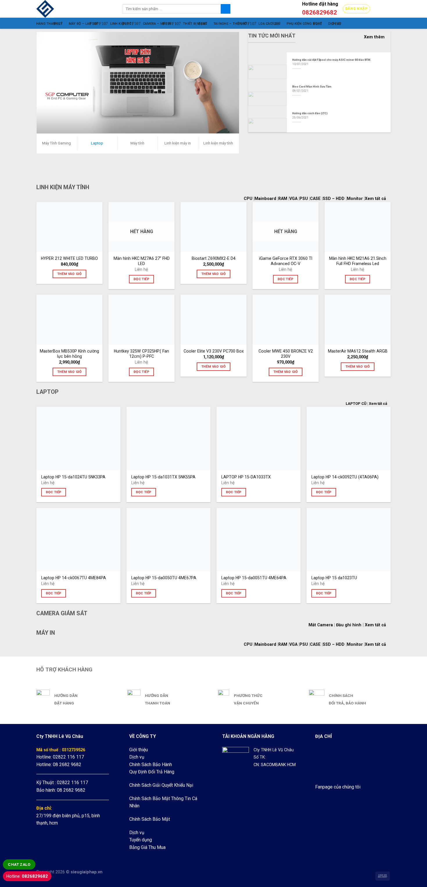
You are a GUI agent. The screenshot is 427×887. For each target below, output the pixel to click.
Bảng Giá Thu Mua (147, 847)
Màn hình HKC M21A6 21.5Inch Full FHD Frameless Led (357, 261)
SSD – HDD (334, 198)
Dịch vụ (136, 757)
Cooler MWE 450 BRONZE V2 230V (286, 354)
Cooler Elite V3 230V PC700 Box (214, 351)
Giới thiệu (138, 749)
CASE (316, 198)
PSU (304, 198)
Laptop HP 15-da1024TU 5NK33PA (73, 477)
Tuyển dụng (140, 840)
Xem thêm (374, 37)
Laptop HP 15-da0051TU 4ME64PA (253, 577)
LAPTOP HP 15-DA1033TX (246, 477)
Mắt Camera (320, 625)
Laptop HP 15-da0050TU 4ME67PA (163, 577)
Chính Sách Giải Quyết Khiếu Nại (161, 785)
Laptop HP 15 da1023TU (334, 577)
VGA (294, 198)
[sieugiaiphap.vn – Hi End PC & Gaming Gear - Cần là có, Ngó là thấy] (75, 9)
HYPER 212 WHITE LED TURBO (69, 258)
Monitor (355, 198)
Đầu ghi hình (348, 625)
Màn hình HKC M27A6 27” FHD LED (142, 261)
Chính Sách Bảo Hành (150, 764)
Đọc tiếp (141, 279)
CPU (249, 198)
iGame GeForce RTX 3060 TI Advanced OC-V (285, 261)
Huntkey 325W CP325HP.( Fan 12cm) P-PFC (141, 354)
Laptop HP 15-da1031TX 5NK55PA (163, 477)
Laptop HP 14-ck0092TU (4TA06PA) (344, 477)
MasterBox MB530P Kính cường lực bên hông (69, 354)
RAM (283, 198)
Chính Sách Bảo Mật (149, 819)
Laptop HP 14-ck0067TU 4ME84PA (73, 577)
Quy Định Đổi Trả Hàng (151, 772)
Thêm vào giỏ (69, 274)
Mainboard (265, 198)
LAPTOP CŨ (356, 403)
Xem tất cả (378, 198)
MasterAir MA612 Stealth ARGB (357, 351)
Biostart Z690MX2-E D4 (214, 258)
